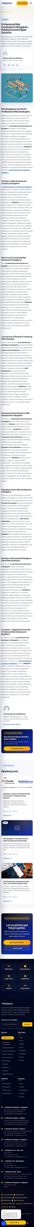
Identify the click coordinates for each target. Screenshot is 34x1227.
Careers (21, 1087)
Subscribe (27, 1024)
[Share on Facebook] (13, 65)
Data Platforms (7, 1093)
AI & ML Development (9, 1051)
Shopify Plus (25, 978)
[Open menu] (31, 3)
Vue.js (21, 1047)
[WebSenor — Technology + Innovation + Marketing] (6, 3)
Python (21, 1057)
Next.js (21, 1040)
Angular (21, 1044)
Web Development (8, 1047)
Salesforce (5, 1067)
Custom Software (7, 1054)
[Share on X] (4, 65)
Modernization (6, 1083)
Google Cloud (9, 978)
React (21, 1037)
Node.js (21, 1060)
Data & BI (5, 1064)
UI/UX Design (6, 1061)
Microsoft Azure (25, 969)
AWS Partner (9, 969)
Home (3, 12)
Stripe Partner (25, 988)
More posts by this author (11, 724)
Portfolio (22, 1093)
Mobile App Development (6, 1043)
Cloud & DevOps (7, 1057)
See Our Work (17, 948)
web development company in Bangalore (17, 187)
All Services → (8, 1038)
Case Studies (23, 1090)
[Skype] (27, 1223)
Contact (21, 1096)
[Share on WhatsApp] (17, 65)
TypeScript (22, 1050)
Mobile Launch (6, 1090)
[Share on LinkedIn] (9, 65)
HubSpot (9, 988)
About (21, 1083)
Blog (9, 12)
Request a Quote (22, 3)
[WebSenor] (17, 1003)
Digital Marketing (7, 1074)
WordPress (22, 1054)
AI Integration (6, 1087)
